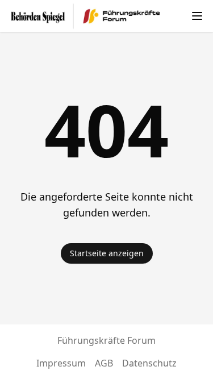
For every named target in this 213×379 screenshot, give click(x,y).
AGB (104, 363)
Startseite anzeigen (107, 253)
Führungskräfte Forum (106, 340)
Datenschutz (149, 363)
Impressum (61, 363)
